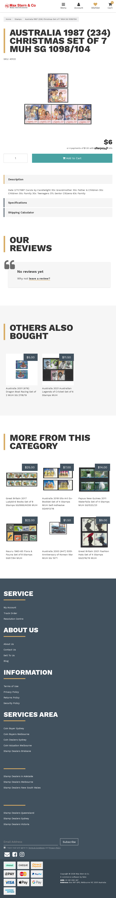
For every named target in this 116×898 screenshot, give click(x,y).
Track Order (10, 613)
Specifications (17, 202)
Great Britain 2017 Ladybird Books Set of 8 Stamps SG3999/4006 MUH (21, 502)
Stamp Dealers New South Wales (22, 787)
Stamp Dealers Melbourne (18, 782)
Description (15, 179)
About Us (9, 644)
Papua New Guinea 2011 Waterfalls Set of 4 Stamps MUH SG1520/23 (94, 502)
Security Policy (12, 703)
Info (110, 148)
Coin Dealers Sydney (15, 739)
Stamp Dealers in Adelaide (18, 776)
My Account (10, 607)
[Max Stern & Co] (20, 6)
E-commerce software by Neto (73, 877)
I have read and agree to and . (34, 848)
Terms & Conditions (36, 848)
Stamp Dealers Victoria (16, 824)
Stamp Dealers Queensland (19, 813)
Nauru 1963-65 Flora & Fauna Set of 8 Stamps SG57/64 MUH (19, 555)
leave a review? (39, 278)
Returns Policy (11, 697)
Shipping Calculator (21, 212)
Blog (6, 661)
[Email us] (7, 854)
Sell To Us (9, 655)
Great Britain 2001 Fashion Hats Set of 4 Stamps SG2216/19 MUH (93, 555)
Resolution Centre (13, 619)
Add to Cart (73, 158)
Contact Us (10, 649)
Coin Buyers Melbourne (16, 734)
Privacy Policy (11, 692)
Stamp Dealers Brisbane (17, 751)
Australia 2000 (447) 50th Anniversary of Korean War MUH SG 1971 (57, 555)
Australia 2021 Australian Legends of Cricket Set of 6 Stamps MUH (57, 392)
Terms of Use (11, 686)
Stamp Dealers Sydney (16, 818)
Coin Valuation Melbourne (18, 745)
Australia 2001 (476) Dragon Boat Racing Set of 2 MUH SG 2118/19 (21, 392)
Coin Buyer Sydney (14, 728)
